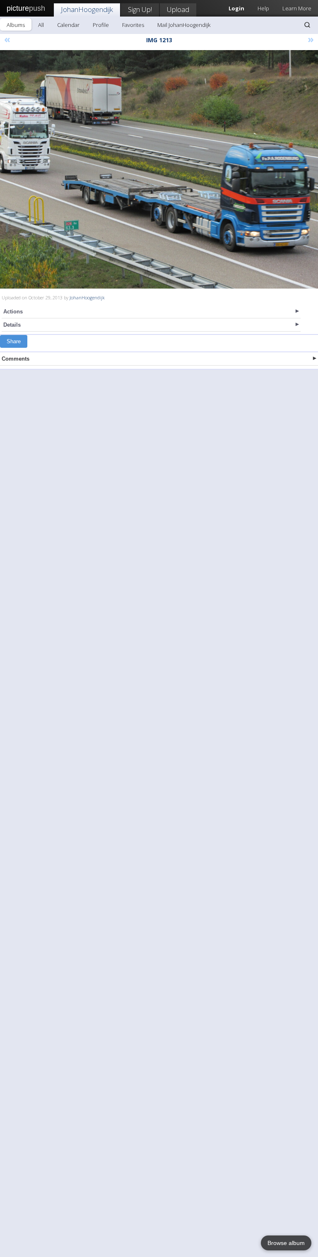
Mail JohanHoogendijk (183, 25)
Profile (101, 25)
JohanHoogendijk (87, 9)
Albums (16, 25)
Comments (15, 359)
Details (12, 325)
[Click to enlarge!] (159, 169)
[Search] (307, 24)
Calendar (68, 25)
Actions (13, 311)
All (41, 25)
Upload (178, 9)
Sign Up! (140, 9)
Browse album (286, 1243)
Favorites (133, 25)
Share (14, 341)
